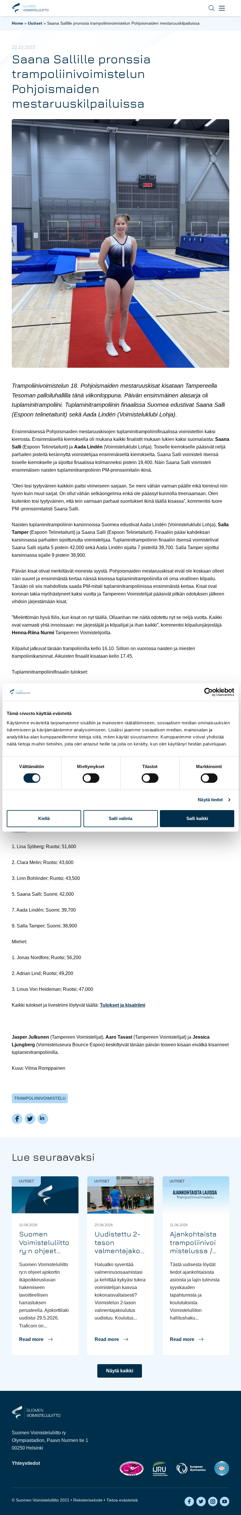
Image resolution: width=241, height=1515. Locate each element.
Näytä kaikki (119, 1370)
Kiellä (44, 818)
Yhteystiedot (26, 1463)
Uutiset (35, 23)
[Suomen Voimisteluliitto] (36, 1412)
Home (17, 23)
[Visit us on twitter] (201, 1501)
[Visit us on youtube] (224, 1501)
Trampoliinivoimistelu (40, 1098)
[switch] (91, 778)
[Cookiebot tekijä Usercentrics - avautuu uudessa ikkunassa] (208, 692)
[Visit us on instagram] (212, 1501)
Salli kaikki (197, 818)
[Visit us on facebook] (189, 1501)
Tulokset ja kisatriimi (122, 1005)
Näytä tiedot (210, 799)
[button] (207, 8)
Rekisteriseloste (88, 1500)
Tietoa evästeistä (122, 1500)
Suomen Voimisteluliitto (30, 8)
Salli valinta (120, 818)
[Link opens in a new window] (131, 1468)
